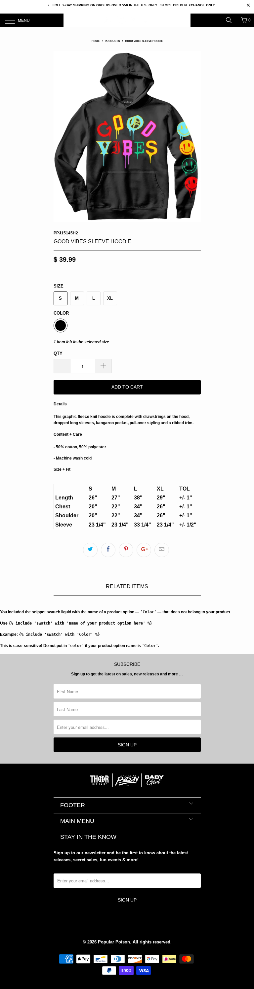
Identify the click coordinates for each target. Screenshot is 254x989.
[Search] (231, 20)
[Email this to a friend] (161, 550)
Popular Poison (114, 941)
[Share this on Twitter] (90, 550)
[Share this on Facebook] (108, 550)
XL (110, 298)
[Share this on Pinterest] (126, 550)
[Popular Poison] (127, 20)
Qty (58, 353)
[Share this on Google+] (144, 550)
